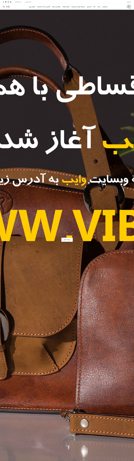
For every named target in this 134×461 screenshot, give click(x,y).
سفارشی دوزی (32, 7)
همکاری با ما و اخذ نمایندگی (43, 7)
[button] (7, 6)
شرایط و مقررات (65, 7)
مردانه (98, 7)
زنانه (94, 7)
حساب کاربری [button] (28, 2)
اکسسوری (89, 7)
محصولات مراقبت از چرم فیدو (78, 7)
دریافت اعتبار (67, 239)
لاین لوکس (104, 7)
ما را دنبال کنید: (18, 2)
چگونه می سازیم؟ (56, 7)
